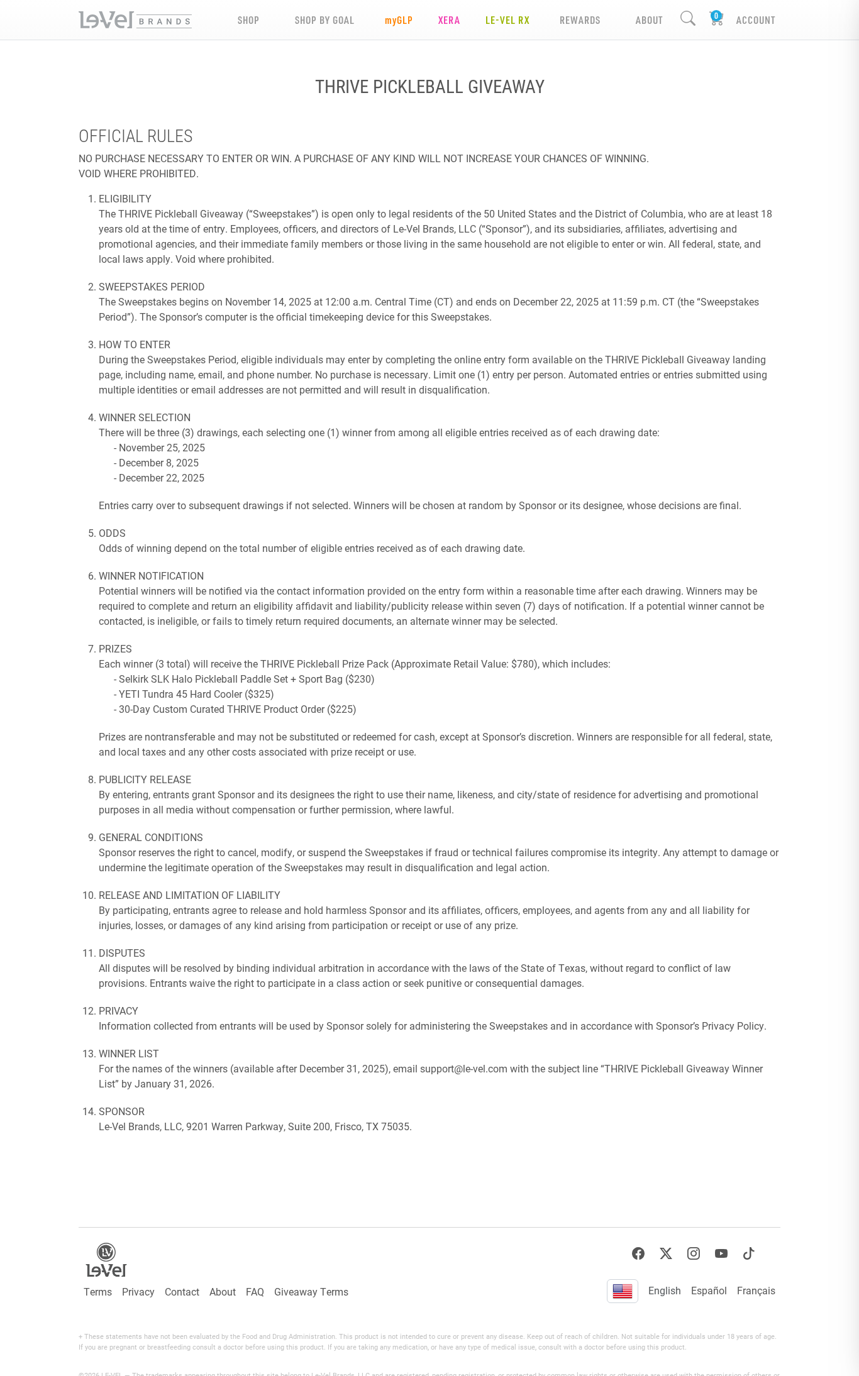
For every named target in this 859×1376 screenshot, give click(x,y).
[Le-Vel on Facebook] (638, 1253)
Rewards (580, 19)
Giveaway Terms (311, 1291)
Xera (449, 19)
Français (756, 1290)
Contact (182, 1291)
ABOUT (649, 19)
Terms (98, 1291)
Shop (249, 19)
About (222, 1291)
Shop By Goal (325, 19)
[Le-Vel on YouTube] (721, 1253)
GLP (399, 19)
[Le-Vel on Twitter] (666, 1253)
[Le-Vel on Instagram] (694, 1253)
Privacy (138, 1291)
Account (755, 19)
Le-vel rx (507, 19)
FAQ (255, 1291)
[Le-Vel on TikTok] (749, 1253)
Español (709, 1290)
